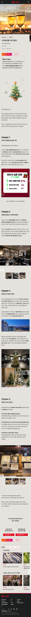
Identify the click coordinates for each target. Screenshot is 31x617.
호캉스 (13, 547)
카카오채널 (17, 609)
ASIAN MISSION (4, 604)
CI (1, 606)
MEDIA (12, 604)
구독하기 (9, 611)
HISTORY (3, 601)
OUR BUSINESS (4, 602)
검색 (29, 2)
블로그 (11, 609)
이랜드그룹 (15, 2)
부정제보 (18, 601)
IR (11, 601)
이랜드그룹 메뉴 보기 (2, 2)
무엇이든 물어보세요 (20, 602)
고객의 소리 (18, 599)
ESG (12, 602)
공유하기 (18, 540)
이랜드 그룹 (5, 596)
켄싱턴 (8, 547)
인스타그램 (9, 609)
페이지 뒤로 (29, 573)
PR (11, 599)
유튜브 (14, 609)
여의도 (17, 547)
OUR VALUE (3, 599)
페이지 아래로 (29, 570)
